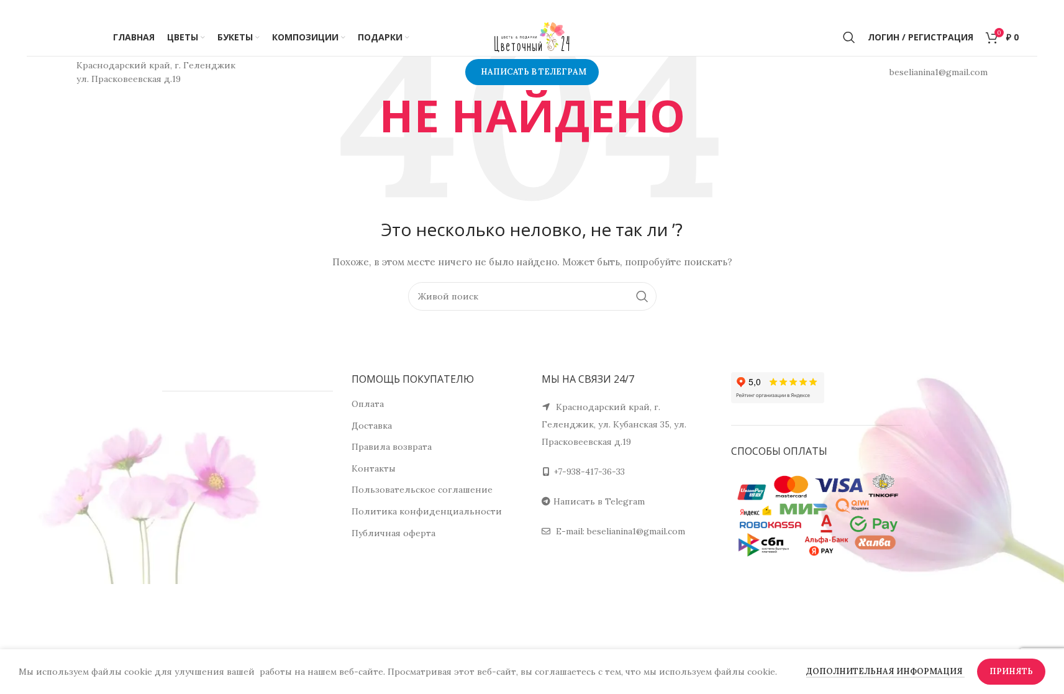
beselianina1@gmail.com (636, 531)
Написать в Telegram (599, 501)
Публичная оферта (393, 533)
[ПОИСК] (642, 296)
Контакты (374, 468)
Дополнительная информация (885, 671)
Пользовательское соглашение (422, 489)
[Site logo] (532, 36)
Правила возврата (392, 446)
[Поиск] (849, 37)
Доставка (372, 425)
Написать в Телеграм (533, 71)
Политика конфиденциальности (427, 511)
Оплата (368, 403)
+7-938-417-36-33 (589, 471)
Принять (1011, 671)
